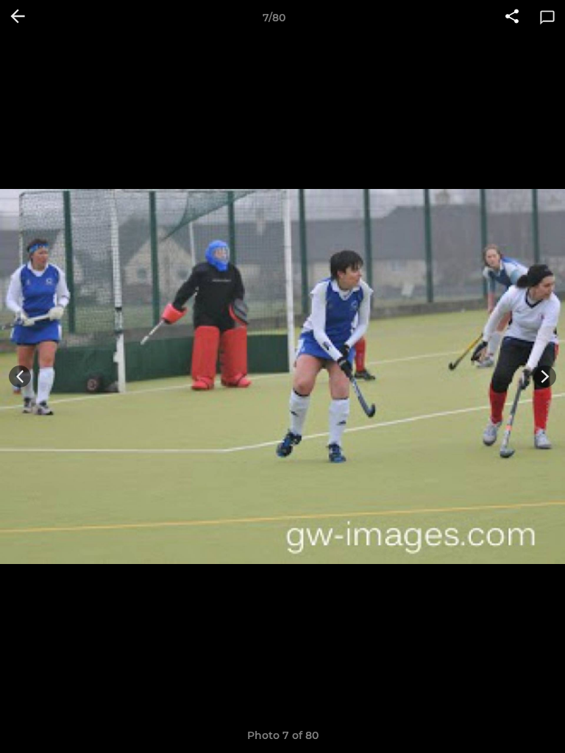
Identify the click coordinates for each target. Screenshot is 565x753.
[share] (512, 17)
